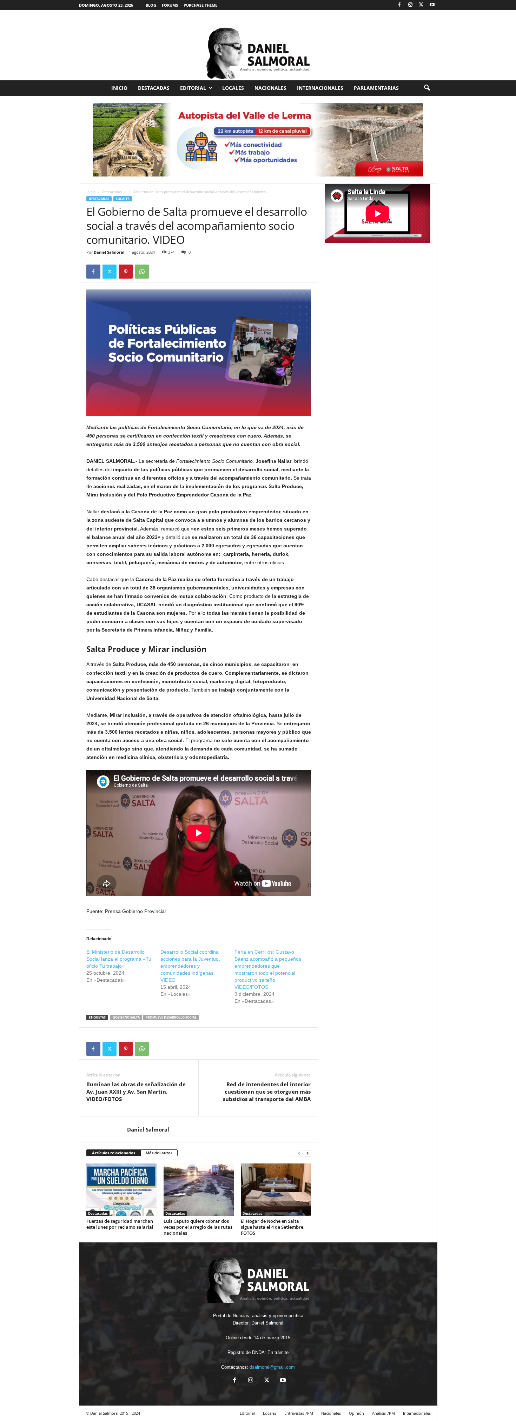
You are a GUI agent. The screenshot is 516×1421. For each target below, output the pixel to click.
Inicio (119, 88)
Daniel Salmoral (109, 252)
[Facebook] (399, 5)
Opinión (356, 1413)
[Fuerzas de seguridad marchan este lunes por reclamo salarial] (121, 1189)
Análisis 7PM (383, 1413)
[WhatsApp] (142, 272)
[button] (427, 88)
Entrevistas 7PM (298, 1413)
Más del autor (159, 1152)
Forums (170, 5)
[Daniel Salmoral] (258, 45)
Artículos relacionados (113, 1152)
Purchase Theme (200, 5)
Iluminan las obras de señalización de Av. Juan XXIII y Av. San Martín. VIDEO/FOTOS (136, 1091)
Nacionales (270, 88)
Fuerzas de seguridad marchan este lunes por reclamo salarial (119, 1224)
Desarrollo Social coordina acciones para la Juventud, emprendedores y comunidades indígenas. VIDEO (190, 966)
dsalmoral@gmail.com (272, 1367)
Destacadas (154, 88)
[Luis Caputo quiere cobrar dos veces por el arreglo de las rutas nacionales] (199, 1189)
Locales (233, 88)
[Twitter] (421, 5)
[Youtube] (432, 5)
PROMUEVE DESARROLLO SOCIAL (171, 1017)
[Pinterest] (126, 272)
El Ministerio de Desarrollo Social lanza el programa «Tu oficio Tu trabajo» (118, 959)
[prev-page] (299, 1153)
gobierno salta (126, 1017)
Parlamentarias (376, 88)
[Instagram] (410, 5)
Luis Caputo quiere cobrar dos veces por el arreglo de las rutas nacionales (198, 1227)
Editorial (193, 88)
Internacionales (320, 88)
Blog (151, 5)
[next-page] (307, 1153)
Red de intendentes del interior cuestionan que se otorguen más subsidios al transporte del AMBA (267, 1091)
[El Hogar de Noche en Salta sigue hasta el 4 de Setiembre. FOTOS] (276, 1189)
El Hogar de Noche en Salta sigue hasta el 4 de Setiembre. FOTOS (273, 1227)
